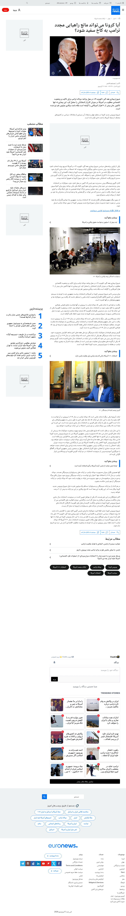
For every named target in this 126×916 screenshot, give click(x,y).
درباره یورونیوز (78, 858)
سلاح (39, 823)
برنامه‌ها (122, 889)
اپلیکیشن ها (99, 875)
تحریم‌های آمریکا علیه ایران (42, 818)
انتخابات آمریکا (96, 573)
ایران (75, 818)
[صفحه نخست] (119, 19)
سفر (123, 879)
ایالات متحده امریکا (99, 19)
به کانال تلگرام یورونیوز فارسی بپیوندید (105, 210)
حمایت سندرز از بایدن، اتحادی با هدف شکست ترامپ (100, 544)
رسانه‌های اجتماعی (54, 823)
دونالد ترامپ (97, 567)
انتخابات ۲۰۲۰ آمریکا (59, 567)
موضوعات (121, 855)
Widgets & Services (96, 882)
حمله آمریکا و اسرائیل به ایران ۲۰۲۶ (49, 812)
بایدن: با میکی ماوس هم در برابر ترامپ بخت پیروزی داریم (98, 550)
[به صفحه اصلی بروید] (115, 10)
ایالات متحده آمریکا (79, 567)
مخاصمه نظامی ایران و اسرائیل (78, 812)
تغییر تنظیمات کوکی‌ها (76, 886)
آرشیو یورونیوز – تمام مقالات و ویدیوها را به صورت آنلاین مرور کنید (117, 899)
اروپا (123, 858)
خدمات (101, 855)
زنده (5, 10)
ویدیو (123, 886)
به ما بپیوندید (99, 872)
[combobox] (39, 3)
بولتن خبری (99, 862)
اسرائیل (51, 829)
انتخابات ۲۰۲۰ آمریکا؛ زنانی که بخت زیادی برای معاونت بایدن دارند (96, 356)
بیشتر (81, 855)
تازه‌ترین (100, 869)
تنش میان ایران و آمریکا (69, 829)
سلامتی (122, 875)
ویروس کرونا (112, 567)
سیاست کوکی (78, 869)
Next (123, 872)
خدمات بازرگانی (77, 862)
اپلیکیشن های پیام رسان (96, 879)
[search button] (27, 3)
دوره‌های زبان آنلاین (97, 889)
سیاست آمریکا (112, 573)
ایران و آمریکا (72, 823)
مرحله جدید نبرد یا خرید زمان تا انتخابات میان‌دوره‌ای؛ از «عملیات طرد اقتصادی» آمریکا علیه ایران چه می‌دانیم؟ (89, 557)
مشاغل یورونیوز (77, 879)
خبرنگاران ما (121, 892)
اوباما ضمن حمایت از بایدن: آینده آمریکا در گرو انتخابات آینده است (96, 466)
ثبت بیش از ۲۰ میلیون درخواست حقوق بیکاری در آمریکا (99, 222)
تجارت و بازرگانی (119, 865)
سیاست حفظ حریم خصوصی (74, 872)
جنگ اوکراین (88, 818)
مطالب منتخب (35, 124)
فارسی (119, 3)
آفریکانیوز (100, 886)
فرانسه (86, 823)
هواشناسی (100, 865)
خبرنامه (55, 871)
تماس (81, 875)
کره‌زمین (122, 869)
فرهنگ (122, 882)
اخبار (114, 19)
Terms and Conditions (74, 865)
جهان (109, 19)
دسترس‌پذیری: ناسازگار (75, 882)
